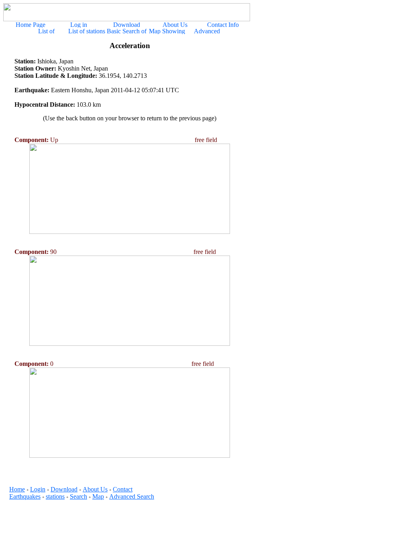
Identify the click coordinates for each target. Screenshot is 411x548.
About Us (95, 489)
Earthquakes (25, 496)
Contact (122, 489)
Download (64, 489)
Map (98, 496)
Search (78, 496)
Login (37, 489)
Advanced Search (131, 496)
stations (55, 496)
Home (17, 489)
